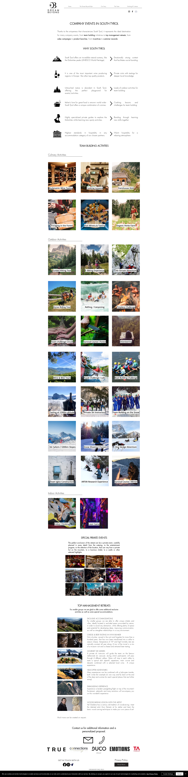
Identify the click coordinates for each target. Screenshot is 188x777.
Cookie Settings (168, 774)
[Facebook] (64, 764)
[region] (62, 177)
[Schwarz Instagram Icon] (129, 11)
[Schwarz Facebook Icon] (132, 11)
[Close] (185, 773)
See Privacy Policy (152, 774)
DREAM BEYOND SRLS (96, 769)
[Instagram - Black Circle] (68, 764)
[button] (69, 624)
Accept (179, 774)
